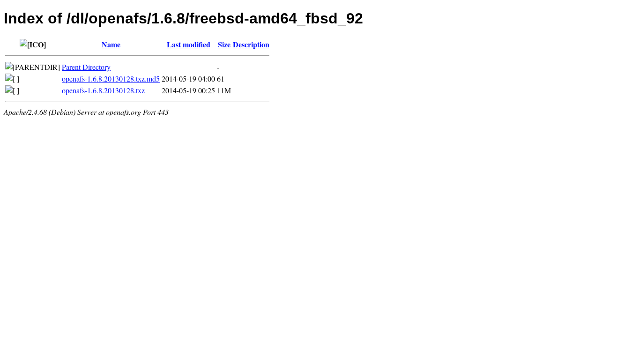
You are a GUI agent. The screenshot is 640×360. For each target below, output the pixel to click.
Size (224, 44)
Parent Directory (86, 67)
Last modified (188, 44)
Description (251, 44)
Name (111, 44)
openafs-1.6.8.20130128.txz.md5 (111, 78)
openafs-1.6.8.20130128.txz (103, 90)
